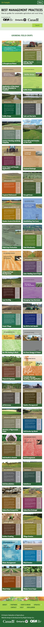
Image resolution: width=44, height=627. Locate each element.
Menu (40, 2)
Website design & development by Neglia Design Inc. (18, 617)
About (4, 604)
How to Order (25, 604)
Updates (37, 604)
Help (21, 607)
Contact (13, 607)
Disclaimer (31, 607)
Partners (14, 604)
